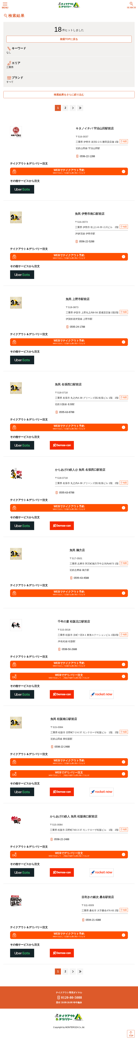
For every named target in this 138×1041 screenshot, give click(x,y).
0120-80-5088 (71, 997)
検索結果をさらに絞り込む (69, 94)
